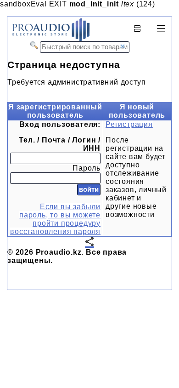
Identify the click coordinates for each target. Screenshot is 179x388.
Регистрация (129, 124)
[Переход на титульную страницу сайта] (48, 39)
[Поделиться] (89, 242)
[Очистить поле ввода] (122, 46)
